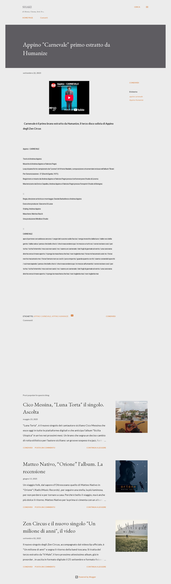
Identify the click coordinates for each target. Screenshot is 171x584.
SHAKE (27, 7)
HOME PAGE (27, 18)
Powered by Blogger (87, 577)
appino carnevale (136, 96)
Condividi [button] (134, 83)
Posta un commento (45, 448)
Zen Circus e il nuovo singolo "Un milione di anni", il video (59, 527)
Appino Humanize (136, 100)
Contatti (44, 18)
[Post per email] (72, 316)
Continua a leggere (96, 448)
